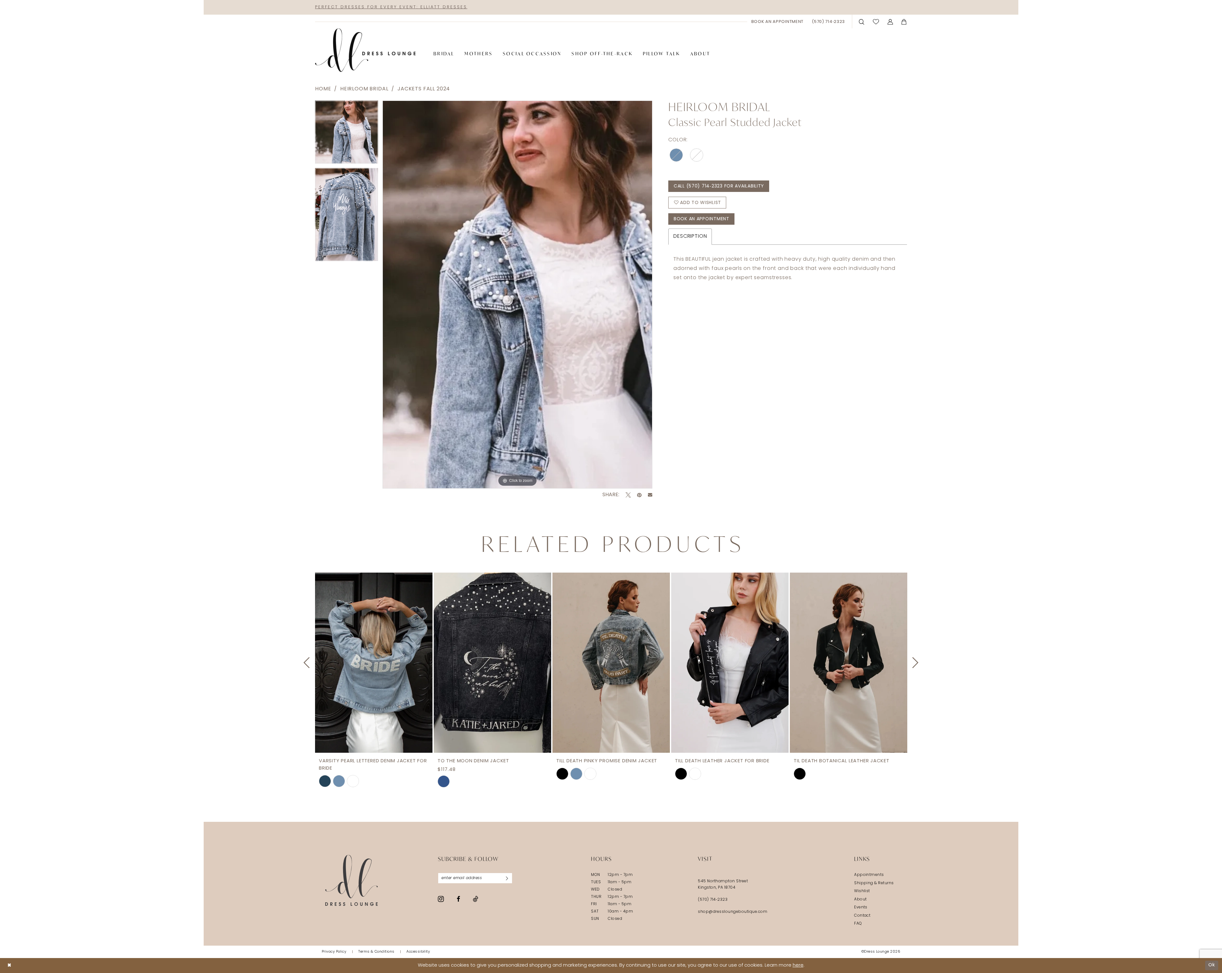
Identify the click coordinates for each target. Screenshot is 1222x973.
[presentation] (373, 663)
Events (860, 907)
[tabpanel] (346, 134)
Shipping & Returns (874, 883)
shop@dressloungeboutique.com (732, 912)
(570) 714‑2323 (712, 900)
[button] (890, 21)
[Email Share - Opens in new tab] (650, 495)
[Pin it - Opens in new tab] (639, 494)
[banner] (365, 50)
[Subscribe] (507, 878)
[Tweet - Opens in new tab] (628, 494)
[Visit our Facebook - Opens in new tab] (458, 899)
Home (323, 89)
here (798, 965)
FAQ (858, 924)
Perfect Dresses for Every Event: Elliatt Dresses (391, 7)
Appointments (869, 875)
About (860, 899)
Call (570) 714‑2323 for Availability (719, 186)
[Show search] (862, 21)
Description (690, 236)
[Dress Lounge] (351, 880)
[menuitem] (777, 22)
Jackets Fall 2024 (423, 89)
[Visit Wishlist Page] (876, 21)
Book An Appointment (701, 219)
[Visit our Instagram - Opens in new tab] (441, 898)
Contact (862, 916)
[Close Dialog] (9, 965)
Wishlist (862, 891)
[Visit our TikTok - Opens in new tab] (475, 899)
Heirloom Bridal (364, 89)
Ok (1211, 965)
